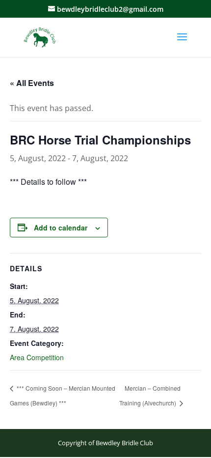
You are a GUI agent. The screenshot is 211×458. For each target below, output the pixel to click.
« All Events (32, 82)
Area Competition (37, 357)
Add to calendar (60, 227)
